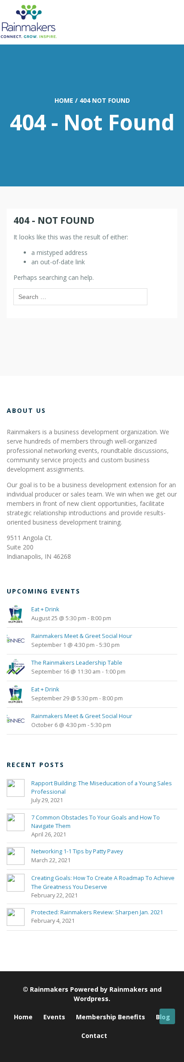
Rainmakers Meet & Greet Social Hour (81, 636)
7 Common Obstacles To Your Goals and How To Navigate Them (95, 821)
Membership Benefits (110, 1017)
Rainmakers (49, 989)
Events (54, 1017)
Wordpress (91, 998)
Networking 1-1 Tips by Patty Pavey (77, 851)
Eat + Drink (45, 609)
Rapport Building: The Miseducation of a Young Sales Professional (101, 787)
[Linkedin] (77, 1050)
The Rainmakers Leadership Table (76, 662)
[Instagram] (100, 1050)
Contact (94, 1035)
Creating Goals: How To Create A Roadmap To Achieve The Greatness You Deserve (103, 882)
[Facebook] (111, 1050)
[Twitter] (88, 1050)
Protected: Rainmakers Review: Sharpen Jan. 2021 (97, 912)
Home (63, 100)
